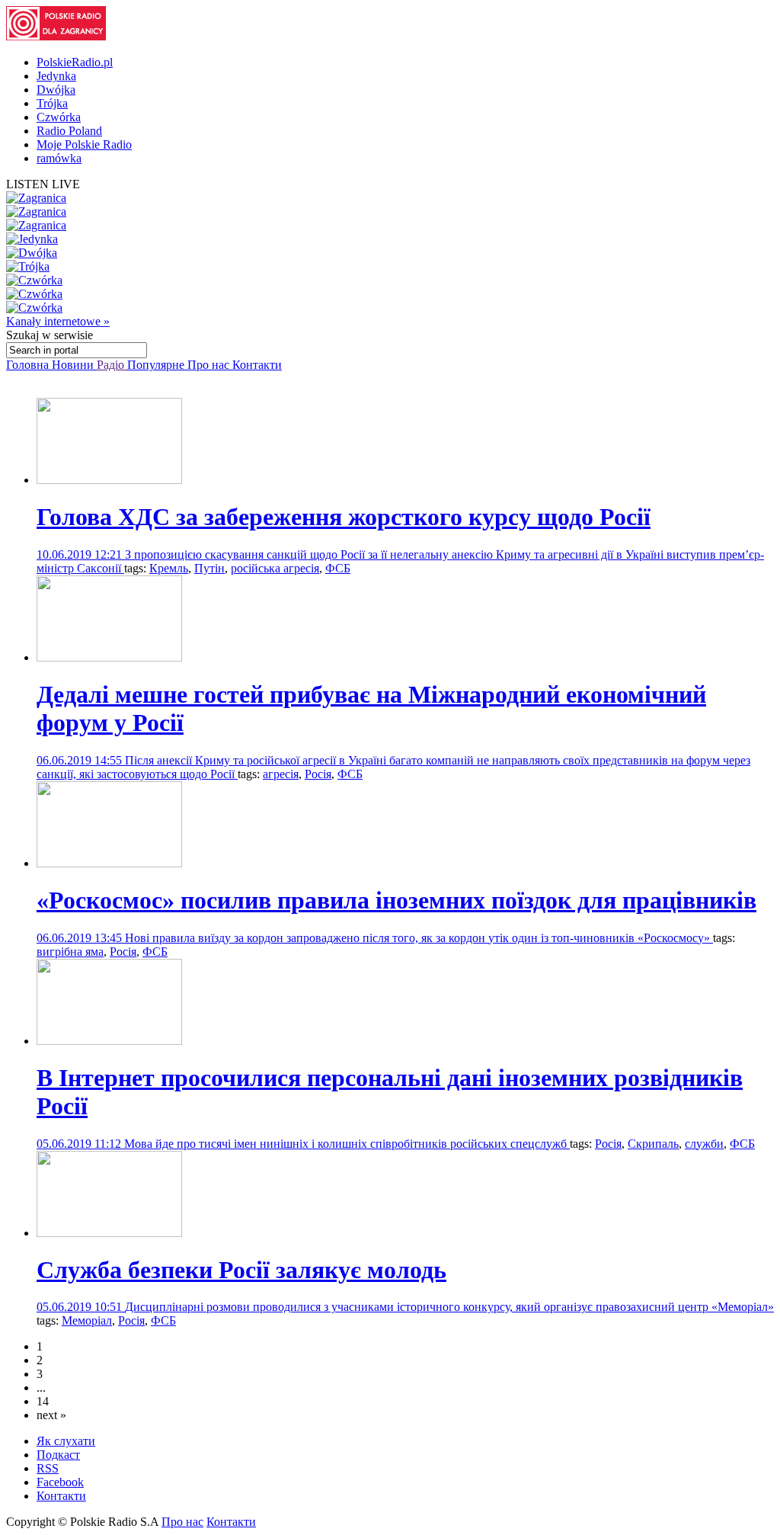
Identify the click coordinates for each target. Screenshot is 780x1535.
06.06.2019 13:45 (81, 937)
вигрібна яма (70, 951)
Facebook (60, 1482)
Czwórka (59, 117)
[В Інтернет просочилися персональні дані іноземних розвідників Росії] (109, 1040)
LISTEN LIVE (43, 184)
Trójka (52, 103)
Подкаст (58, 1454)
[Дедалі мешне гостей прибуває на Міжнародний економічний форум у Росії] (109, 657)
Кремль (168, 568)
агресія (281, 774)
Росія (318, 774)
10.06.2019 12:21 (81, 554)
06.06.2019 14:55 (81, 760)
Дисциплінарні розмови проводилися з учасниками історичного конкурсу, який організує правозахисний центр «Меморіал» (449, 1306)
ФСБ (337, 568)
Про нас (209, 364)
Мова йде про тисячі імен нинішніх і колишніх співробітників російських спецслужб (347, 1143)
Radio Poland (69, 130)
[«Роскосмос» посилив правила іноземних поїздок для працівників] (109, 863)
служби (704, 1143)
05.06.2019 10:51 (81, 1306)
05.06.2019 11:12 (80, 1143)
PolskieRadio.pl (75, 62)
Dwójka (56, 89)
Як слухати (66, 1440)
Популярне (157, 364)
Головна (29, 364)
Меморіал (87, 1320)
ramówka (59, 158)
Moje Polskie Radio (84, 144)
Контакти (257, 364)
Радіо (112, 364)
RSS (48, 1468)
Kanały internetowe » (58, 321)
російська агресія (275, 568)
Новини (74, 364)
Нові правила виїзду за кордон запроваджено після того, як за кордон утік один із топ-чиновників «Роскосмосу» (419, 937)
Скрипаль (653, 1143)
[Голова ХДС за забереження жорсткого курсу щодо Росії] (109, 479)
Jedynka (56, 75)
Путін (209, 568)
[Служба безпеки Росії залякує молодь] (109, 1232)
